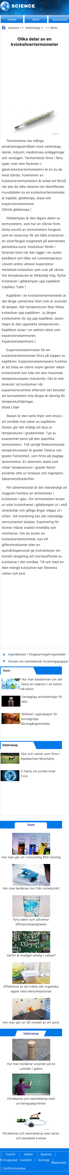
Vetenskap (32, 28)
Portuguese (8, 1160)
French (10, 1154)
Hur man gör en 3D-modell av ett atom (31, 1022)
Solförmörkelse (14, 1168)
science (13, 28)
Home (12, 19)
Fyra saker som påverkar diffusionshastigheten (31, 921)
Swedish (26, 1160)
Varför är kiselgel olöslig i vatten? (31, 955)
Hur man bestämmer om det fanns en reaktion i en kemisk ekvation (42, 684)
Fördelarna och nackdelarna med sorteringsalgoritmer (31, 1101)
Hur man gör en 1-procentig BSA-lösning (31, 857)
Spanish (46, 1154)
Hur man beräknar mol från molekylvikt (31, 888)
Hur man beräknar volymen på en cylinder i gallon (31, 1066)
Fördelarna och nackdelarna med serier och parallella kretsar (31, 1135)
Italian (28, 1154)
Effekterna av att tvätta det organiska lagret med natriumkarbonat (31, 989)
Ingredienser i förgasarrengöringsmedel (36, 654)
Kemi (35, 19)
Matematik (59, 1162)
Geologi (43, 1160)
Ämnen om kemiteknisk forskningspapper (38, 661)
